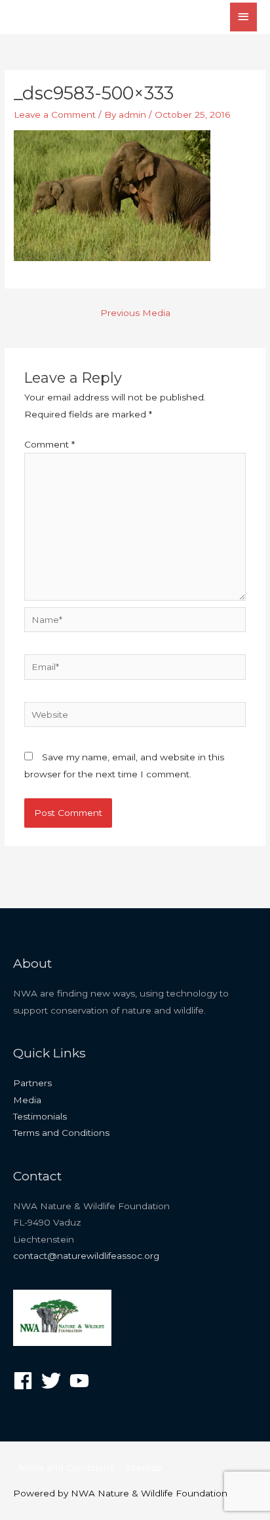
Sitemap (143, 1467)
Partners (32, 1083)
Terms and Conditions (61, 1132)
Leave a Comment (55, 114)
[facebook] (26, 1380)
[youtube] (82, 1380)
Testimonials (40, 1116)
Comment (49, 444)
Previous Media (135, 313)
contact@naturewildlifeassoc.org (86, 1255)
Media (27, 1100)
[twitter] (54, 1380)
